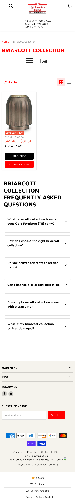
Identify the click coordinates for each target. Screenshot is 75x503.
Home (5, 41)
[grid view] (61, 82)
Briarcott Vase (13, 145)
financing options (33, 292)
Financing (32, 451)
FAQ (55, 451)
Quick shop (19, 156)
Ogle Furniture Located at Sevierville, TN (31, 459)
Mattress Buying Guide (35, 455)
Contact (45, 451)
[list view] (69, 82)
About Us (18, 451)
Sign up (56, 415)
